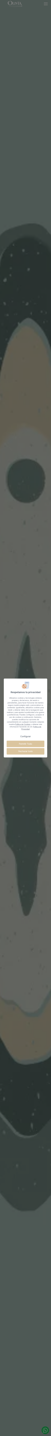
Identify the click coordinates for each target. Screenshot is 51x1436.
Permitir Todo (25, 744)
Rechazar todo (25, 751)
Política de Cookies (22, 724)
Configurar (25, 736)
